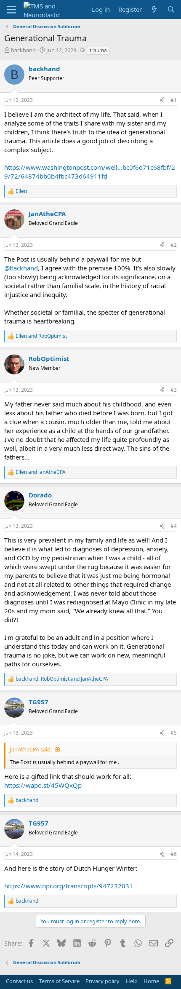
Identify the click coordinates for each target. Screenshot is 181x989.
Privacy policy (102, 981)
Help (132, 981)
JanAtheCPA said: (31, 749)
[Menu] (11, 9)
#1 (173, 100)
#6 (173, 854)
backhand (23, 50)
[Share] (162, 100)
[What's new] (154, 9)
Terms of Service (59, 981)
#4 (173, 525)
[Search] (171, 9)
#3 (173, 389)
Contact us (19, 981)
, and (62, 679)
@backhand (21, 268)
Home (151, 981)
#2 (173, 245)
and (41, 336)
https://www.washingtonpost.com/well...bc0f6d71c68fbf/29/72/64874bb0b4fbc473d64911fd (89, 171)
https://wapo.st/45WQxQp (43, 785)
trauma (98, 50)
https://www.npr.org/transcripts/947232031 (68, 886)
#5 (173, 732)
